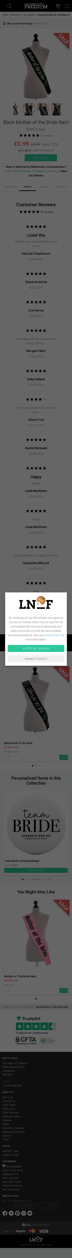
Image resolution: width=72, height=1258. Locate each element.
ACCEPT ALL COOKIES (36, 648)
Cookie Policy (52, 635)
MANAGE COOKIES (36, 658)
